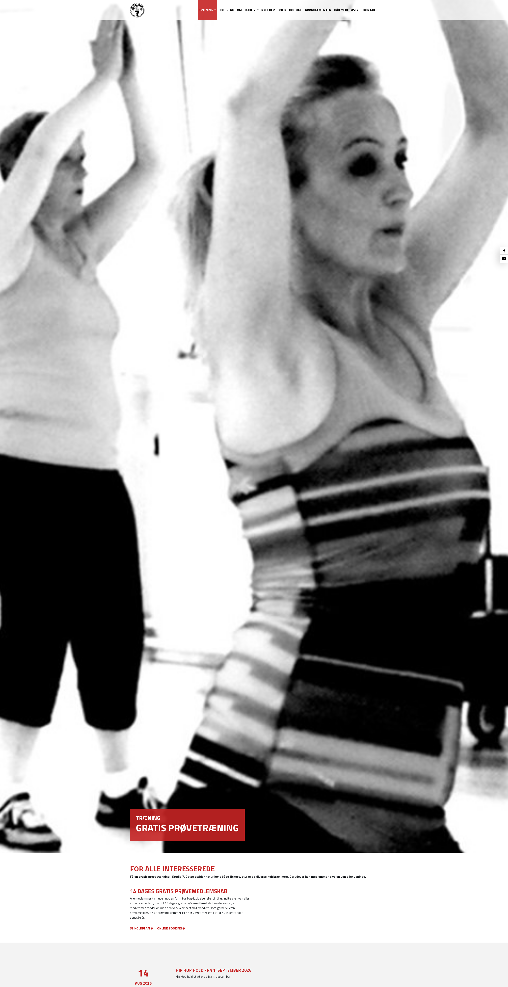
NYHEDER (268, 10)
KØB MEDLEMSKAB (347, 10)
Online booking (170, 928)
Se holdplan (140, 928)
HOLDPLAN (226, 10)
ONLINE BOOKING (290, 10)
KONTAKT (370, 10)
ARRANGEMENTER (318, 10)
